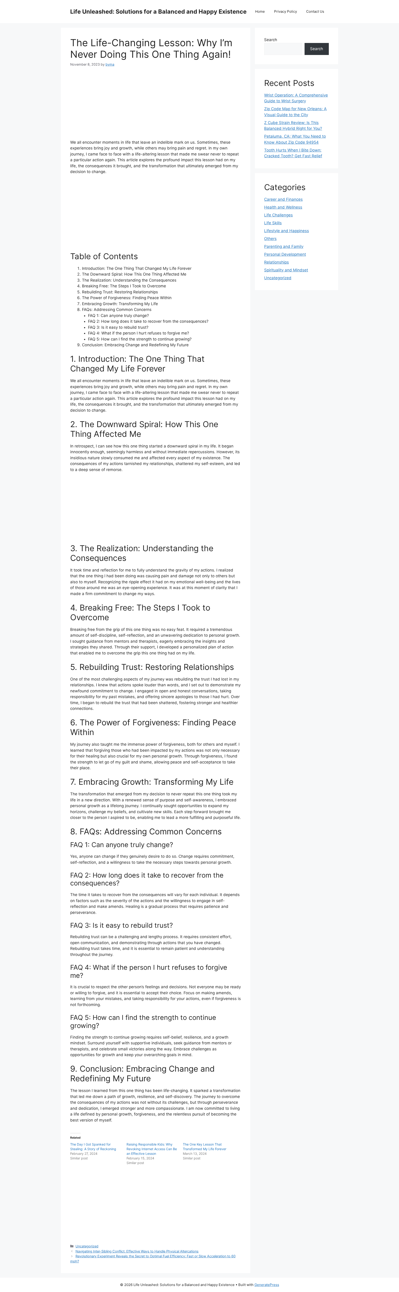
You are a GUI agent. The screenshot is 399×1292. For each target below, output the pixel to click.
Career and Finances (283, 199)
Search (270, 39)
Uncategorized (87, 1246)
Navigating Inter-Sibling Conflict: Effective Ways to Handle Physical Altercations (137, 1251)
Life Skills (273, 223)
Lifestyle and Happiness (286, 230)
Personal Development (285, 254)
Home (260, 11)
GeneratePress (266, 1285)
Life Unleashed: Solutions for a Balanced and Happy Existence (158, 11)
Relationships (276, 262)
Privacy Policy (285, 11)
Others (270, 238)
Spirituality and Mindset (286, 270)
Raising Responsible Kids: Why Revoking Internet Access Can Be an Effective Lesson (152, 1148)
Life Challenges (278, 215)
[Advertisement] (155, 107)
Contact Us (315, 11)
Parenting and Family (283, 246)
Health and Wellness (283, 207)
